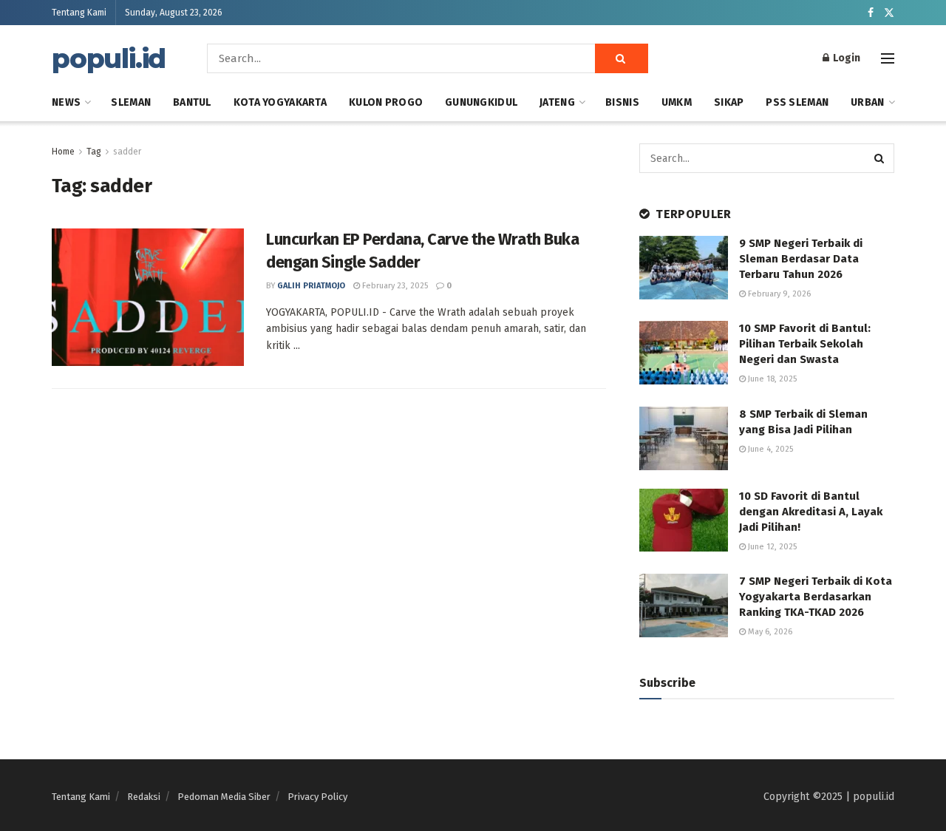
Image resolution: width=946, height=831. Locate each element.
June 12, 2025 (771, 547)
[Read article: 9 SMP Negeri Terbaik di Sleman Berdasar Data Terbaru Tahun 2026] (683, 267)
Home (63, 151)
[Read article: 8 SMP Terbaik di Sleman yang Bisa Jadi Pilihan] (683, 438)
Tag (93, 151)
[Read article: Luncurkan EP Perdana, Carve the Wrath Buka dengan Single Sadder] (148, 297)
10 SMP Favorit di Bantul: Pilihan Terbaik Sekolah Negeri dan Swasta (805, 344)
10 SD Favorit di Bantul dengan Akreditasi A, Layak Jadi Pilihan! (810, 511)
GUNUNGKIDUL (481, 102)
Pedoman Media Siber (223, 796)
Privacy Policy (317, 796)
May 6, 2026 (769, 632)
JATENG (557, 102)
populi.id (109, 58)
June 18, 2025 (771, 379)
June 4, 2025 (769, 449)
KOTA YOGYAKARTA (280, 102)
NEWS (66, 102)
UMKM (676, 102)
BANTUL (192, 102)
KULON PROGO (386, 102)
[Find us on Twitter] (889, 13)
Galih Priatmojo (311, 286)
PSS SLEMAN (797, 102)
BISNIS (622, 102)
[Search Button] (621, 58)
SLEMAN (131, 102)
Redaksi (143, 796)
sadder (127, 151)
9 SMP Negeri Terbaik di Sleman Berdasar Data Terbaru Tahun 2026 (800, 259)
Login (845, 58)
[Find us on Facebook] (871, 13)
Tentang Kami (79, 12)
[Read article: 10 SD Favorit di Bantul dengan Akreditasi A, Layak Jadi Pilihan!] (683, 520)
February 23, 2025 (394, 286)
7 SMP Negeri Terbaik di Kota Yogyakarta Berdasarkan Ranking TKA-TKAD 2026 (815, 596)
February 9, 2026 (778, 294)
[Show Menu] (887, 58)
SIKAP (728, 102)
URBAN (867, 102)
